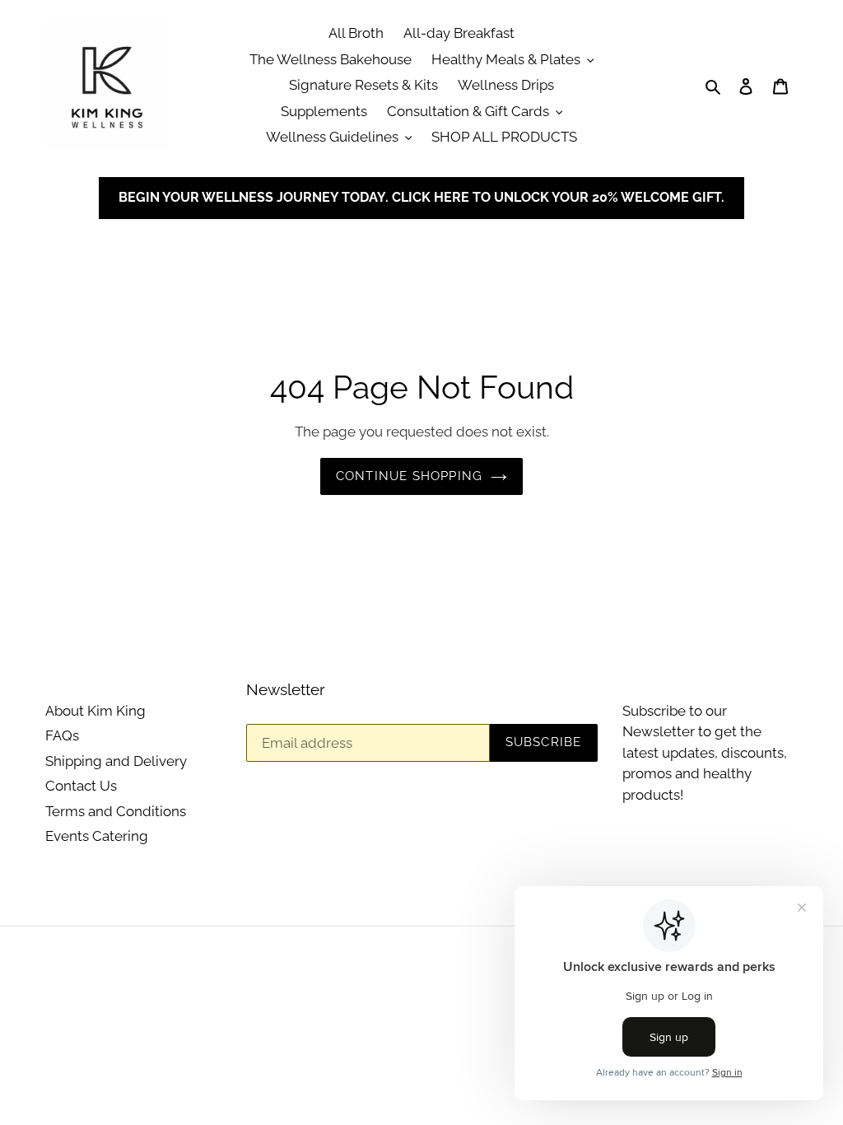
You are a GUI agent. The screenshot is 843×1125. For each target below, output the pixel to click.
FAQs (62, 735)
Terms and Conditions (115, 811)
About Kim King (95, 711)
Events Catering (96, 836)
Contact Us (81, 785)
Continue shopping (409, 476)
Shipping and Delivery (116, 761)
